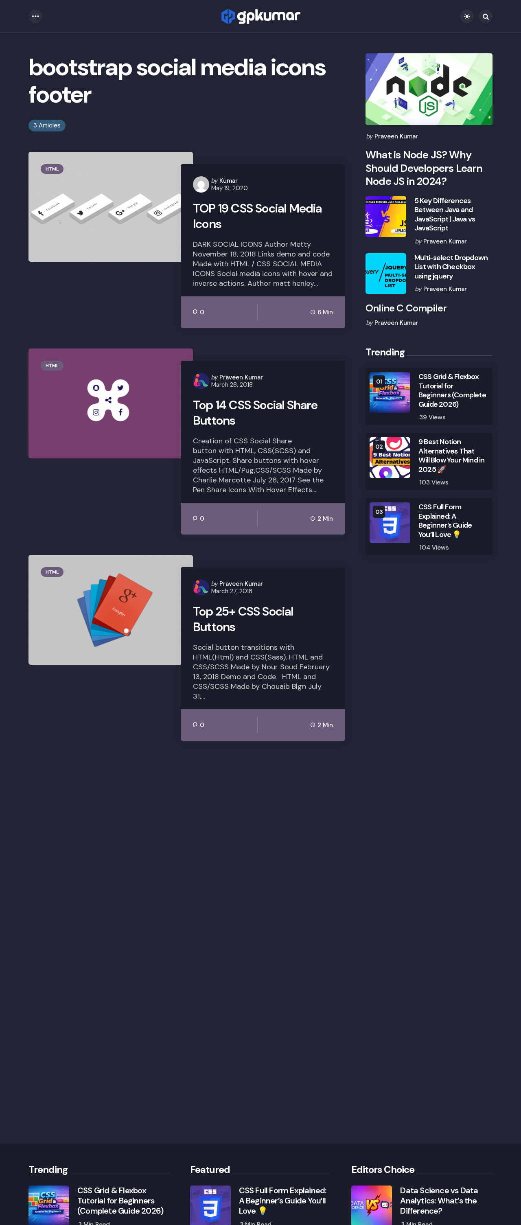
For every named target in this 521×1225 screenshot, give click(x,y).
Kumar (228, 181)
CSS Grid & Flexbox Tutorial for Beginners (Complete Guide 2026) (452, 390)
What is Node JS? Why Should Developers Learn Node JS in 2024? (424, 168)
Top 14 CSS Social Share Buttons (255, 412)
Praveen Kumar (241, 377)
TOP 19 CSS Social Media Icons (257, 216)
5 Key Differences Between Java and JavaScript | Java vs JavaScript (444, 214)
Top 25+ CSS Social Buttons (243, 619)
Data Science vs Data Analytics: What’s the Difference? (439, 1201)
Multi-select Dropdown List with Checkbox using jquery (451, 267)
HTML (52, 169)
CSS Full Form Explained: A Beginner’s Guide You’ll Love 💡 (445, 520)
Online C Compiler (406, 308)
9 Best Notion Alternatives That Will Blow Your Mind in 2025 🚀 (451, 455)
